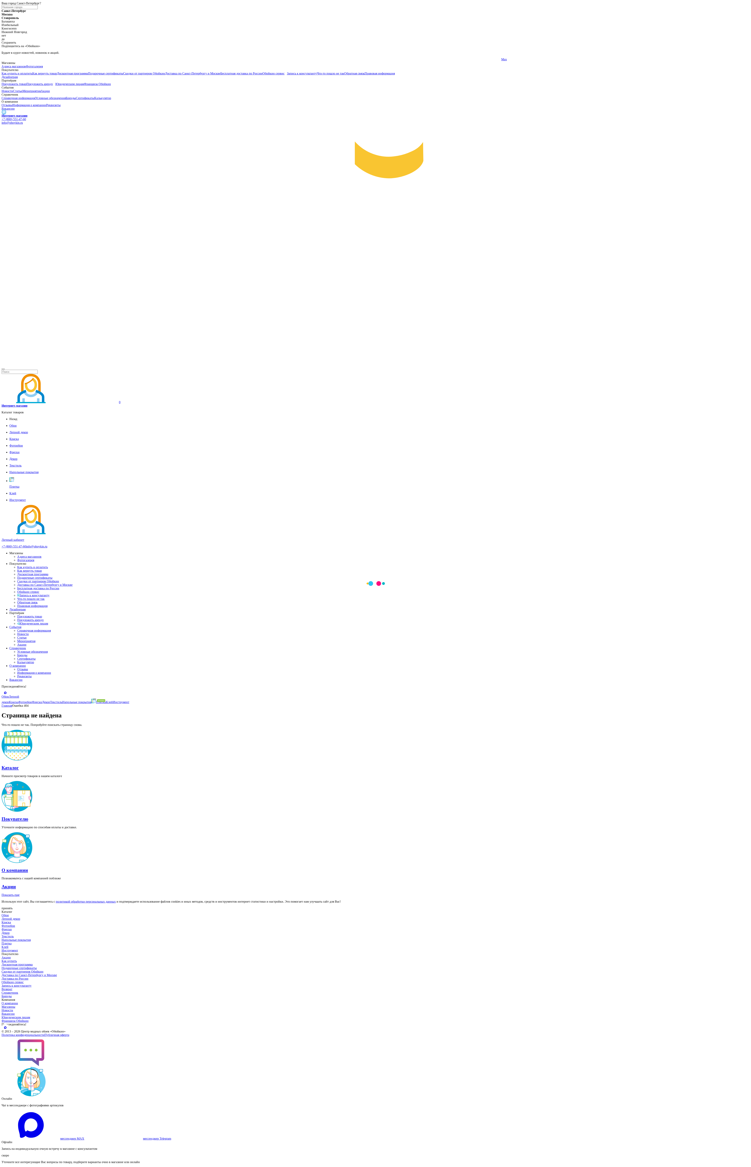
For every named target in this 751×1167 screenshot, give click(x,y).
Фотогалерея (34, 66)
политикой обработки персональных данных (86, 901)
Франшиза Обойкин (97, 84)
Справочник (17, 648)
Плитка (7, 943)
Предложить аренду (39, 84)
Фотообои (8, 925)
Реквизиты (53, 105)
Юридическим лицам (69, 84)
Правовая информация (380, 73)
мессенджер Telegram (157, 1138)
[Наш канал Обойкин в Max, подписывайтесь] (4, 112)
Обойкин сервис (273, 73)
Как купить (9, 961)
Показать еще (11, 895)
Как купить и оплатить (17, 73)
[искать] (3, 369)
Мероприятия (31, 91)
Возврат (7, 989)
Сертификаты (85, 98)
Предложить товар (14, 84)
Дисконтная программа (72, 73)
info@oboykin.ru (12, 122)
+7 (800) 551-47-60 (14, 119)
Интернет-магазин (14, 115)
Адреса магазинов (14, 66)
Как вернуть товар (44, 73)
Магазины (8, 1006)
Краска (6, 922)
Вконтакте (258, 59)
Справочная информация (18, 98)
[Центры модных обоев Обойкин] (375, 364)
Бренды (71, 98)
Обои (5, 915)
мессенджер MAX (72, 1138)
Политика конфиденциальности (23, 1035)
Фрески (7, 929)
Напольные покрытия (16, 940)
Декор (6, 932)
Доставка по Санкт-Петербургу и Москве (192, 73)
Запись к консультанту (302, 73)
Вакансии (8, 108)
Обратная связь (354, 73)
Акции (45, 91)
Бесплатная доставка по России (241, 73)
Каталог (10, 767)
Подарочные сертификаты (105, 73)
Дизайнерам (10, 77)
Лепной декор (11, 918)
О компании (17, 665)
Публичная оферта (56, 1035)
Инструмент (10, 950)
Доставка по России (15, 978)
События (15, 627)
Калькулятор (102, 98)
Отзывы (7, 105)
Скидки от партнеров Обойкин (144, 73)
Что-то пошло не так (330, 73)
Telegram (7, 59)
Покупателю (15, 818)
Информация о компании (29, 105)
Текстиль (8, 936)
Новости (7, 91)
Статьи (17, 91)
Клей (5, 947)
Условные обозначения (50, 98)
